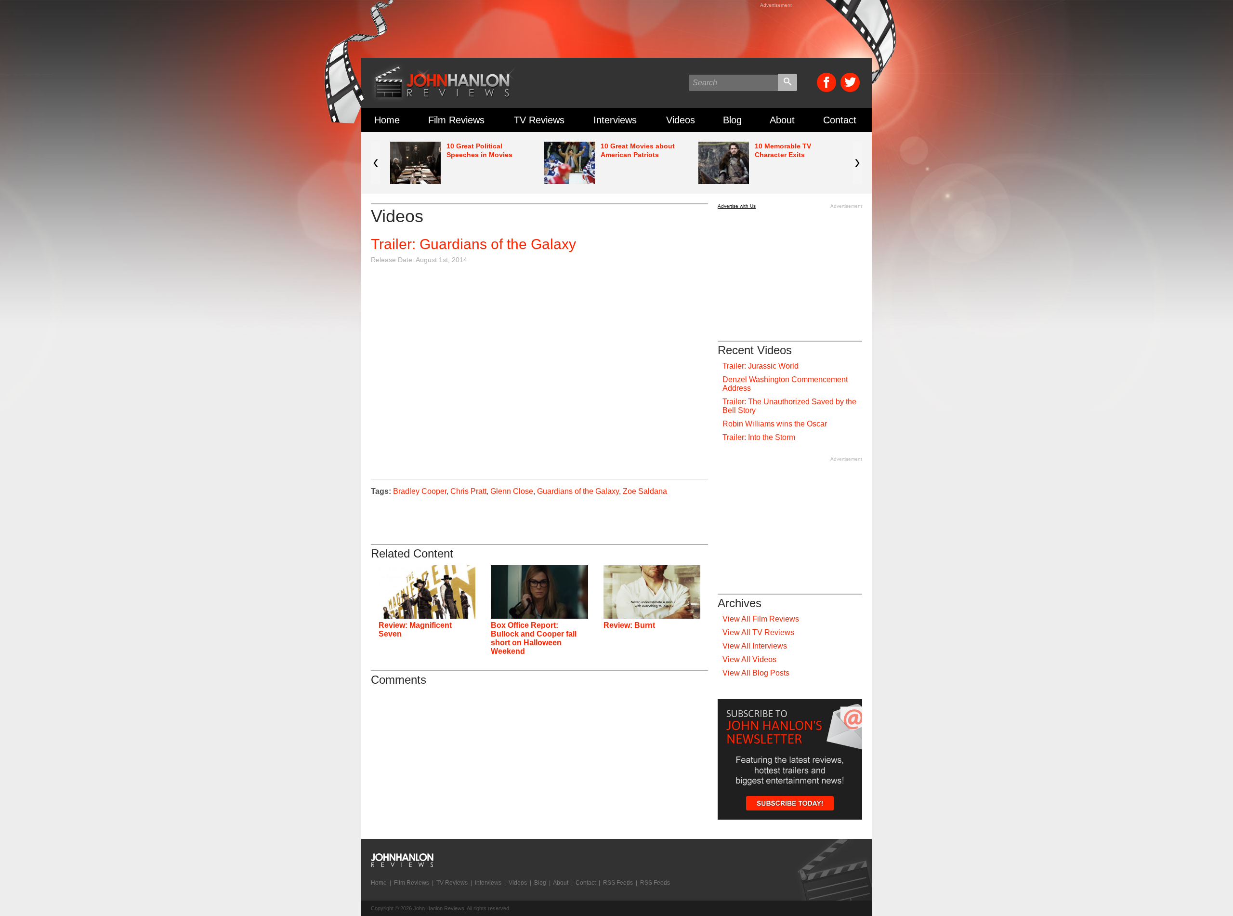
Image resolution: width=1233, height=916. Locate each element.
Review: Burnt (629, 625)
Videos (680, 120)
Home (387, 120)
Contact (839, 120)
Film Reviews (456, 120)
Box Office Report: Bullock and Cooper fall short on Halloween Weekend (534, 638)
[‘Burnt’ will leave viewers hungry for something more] (651, 592)
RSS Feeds (618, 882)
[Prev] (375, 163)
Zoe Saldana (645, 491)
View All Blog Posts (755, 673)
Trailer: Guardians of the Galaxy (473, 244)
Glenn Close (511, 491)
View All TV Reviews (758, 632)
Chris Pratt (468, 491)
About (782, 120)
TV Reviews (539, 120)
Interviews (615, 120)
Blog (732, 120)
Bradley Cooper (419, 491)
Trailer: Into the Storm (758, 437)
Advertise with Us (737, 206)
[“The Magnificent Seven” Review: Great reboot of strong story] (427, 592)
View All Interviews (754, 646)
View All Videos (749, 659)
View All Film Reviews (760, 619)
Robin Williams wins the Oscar (774, 424)
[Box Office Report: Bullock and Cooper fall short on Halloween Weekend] (539, 592)
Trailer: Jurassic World (760, 366)
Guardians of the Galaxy (578, 491)
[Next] (857, 163)
